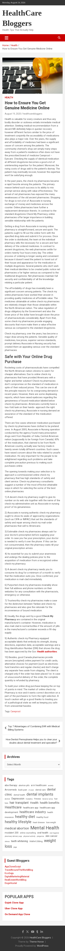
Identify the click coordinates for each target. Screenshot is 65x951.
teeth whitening (19, 841)
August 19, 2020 (13, 113)
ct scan (31, 790)
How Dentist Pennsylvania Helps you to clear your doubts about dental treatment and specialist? (31, 741)
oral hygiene (54, 833)
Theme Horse (37, 941)
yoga (15, 847)
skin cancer (51, 836)
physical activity (29, 836)
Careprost (16, 711)
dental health (19, 795)
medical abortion (17, 828)
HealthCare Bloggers (40, 937)
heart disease (39, 822)
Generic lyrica (47, 799)
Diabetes (29, 799)
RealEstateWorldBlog (15, 879)
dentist (7, 799)
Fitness (37, 799)
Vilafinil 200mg (36, 841)
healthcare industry (33, 812)
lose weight (51, 822)
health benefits (49, 803)
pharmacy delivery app (13, 836)
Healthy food (42, 817)
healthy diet (25, 816)
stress (7, 841)
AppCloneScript (13, 866)
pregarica (40, 836)
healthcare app (30, 807)
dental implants (40, 794)
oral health (42, 832)
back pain (22, 790)
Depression (17, 798)
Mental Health (44, 828)
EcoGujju (9, 873)
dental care (40, 790)
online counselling (28, 833)
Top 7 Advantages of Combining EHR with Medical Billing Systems (34, 728)
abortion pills (24, 785)
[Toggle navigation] (6, 37)
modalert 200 (11, 832)
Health (9, 97)
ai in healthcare (39, 785)
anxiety (50, 786)
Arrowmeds (11, 789)
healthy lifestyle (18, 822)
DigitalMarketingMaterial (17, 876)
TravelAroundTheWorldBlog (19, 869)
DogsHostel (11, 883)
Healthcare (13, 807)
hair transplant (19, 803)
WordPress (42, 945)
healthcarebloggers (32, 113)
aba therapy (11, 785)
